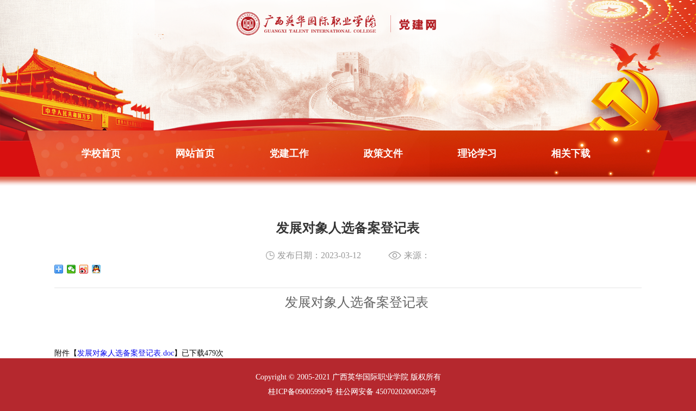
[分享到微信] (71, 269)
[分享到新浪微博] (84, 269)
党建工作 (289, 153)
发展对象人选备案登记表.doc (125, 353)
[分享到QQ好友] (96, 269)
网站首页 (195, 153)
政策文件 (383, 153)
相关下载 (571, 153)
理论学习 (477, 153)
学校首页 (101, 153)
